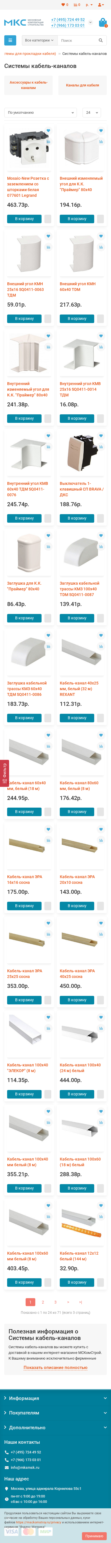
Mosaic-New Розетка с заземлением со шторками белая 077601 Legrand (28, 187)
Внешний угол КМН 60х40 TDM (78, 287)
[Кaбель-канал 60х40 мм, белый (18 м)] (29, 753)
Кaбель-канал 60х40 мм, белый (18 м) (26, 786)
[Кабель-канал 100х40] (29, 1035)
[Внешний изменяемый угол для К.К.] (82, 148)
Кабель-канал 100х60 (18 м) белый (80, 1162)
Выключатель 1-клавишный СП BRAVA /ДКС (82, 489)
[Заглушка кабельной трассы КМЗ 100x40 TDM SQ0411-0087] (82, 553)
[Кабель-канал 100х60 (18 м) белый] (82, 1129)
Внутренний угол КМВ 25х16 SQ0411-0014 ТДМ (80, 389)
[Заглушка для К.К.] (29, 553)
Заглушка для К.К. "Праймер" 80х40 (24, 586)
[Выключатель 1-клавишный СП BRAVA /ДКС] (82, 453)
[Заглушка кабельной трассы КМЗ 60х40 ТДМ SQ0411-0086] (29, 653)
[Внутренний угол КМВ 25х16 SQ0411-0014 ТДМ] (82, 353)
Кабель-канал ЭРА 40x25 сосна (77, 974)
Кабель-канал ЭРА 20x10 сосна (77, 879)
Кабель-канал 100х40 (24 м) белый (80, 1068)
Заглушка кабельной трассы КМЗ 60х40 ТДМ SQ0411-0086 (27, 689)
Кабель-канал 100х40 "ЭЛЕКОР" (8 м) (27, 1068)
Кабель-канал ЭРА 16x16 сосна (24, 879)
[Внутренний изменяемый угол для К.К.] (29, 353)
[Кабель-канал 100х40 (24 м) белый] (82, 1035)
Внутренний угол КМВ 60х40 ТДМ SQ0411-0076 (27, 489)
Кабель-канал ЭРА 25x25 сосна (24, 974)
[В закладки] (48, 131)
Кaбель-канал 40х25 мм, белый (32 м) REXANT (79, 689)
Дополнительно (27, 1427)
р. (88, 5)
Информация (24, 1398)
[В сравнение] (48, 141)
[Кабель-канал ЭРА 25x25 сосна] (29, 941)
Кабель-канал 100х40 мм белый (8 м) (27, 1162)
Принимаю (94, 1536)
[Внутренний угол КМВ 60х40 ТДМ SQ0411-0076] (29, 453)
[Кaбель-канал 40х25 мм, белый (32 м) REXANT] (82, 653)
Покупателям (24, 1412)
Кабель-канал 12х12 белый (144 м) (79, 1256)
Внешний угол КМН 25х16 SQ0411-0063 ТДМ (25, 289)
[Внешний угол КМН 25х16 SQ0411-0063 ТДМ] (29, 253)
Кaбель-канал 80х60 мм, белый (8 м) (79, 786)
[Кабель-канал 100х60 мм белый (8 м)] (29, 1223)
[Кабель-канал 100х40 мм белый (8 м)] (29, 1129)
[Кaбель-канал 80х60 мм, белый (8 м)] (82, 753)
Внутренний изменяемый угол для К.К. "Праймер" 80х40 (28, 389)
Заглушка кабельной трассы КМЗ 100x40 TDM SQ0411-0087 (79, 589)
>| (80, 1302)
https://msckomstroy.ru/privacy (38, 1522)
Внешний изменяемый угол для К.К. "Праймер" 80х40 (81, 184)
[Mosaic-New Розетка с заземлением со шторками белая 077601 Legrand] (29, 148)
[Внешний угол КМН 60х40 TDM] (82, 253)
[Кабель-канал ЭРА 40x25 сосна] (82, 941)
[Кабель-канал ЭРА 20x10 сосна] (82, 846)
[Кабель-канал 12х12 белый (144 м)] (82, 1223)
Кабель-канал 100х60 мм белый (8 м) (27, 1256)
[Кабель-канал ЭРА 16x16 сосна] (29, 846)
